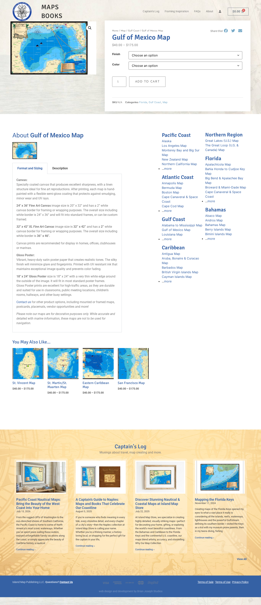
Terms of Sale (205, 582)
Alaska (166, 141)
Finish (116, 54)
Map (123, 31)
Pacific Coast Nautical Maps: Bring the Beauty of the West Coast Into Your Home (38, 503)
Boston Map (170, 192)
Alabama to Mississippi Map (182, 225)
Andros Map (214, 220)
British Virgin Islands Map (180, 272)
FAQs (197, 11)
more (168, 168)
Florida (143, 102)
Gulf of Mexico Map (176, 230)
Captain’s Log (151, 11)
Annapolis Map (172, 183)
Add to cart (147, 81)
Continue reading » (26, 549)
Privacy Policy (240, 582)
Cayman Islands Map (177, 277)
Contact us (23, 302)
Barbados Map (172, 267)
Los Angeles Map (174, 146)
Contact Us (66, 582)
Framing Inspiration (177, 11)
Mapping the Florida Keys (214, 499)
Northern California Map (179, 164)
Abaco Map (213, 216)
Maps (50, 7)
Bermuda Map (172, 188)
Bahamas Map (215, 225)
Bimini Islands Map (218, 234)
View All (242, 559)
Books (52, 16)
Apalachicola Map (218, 164)
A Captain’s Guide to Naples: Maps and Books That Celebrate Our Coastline (100, 503)
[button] (89, 27)
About (209, 11)
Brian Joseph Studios (149, 591)
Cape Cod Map (173, 206)
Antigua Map (171, 254)
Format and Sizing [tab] (29, 168)
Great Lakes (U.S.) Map (222, 141)
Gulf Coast (133, 31)
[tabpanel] (67, 253)
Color (116, 64)
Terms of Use (222, 582)
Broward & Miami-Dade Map (225, 187)
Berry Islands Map (218, 229)
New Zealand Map (175, 159)
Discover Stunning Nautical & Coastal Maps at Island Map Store (157, 503)
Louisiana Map (172, 234)
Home (115, 31)
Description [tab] (60, 168)
